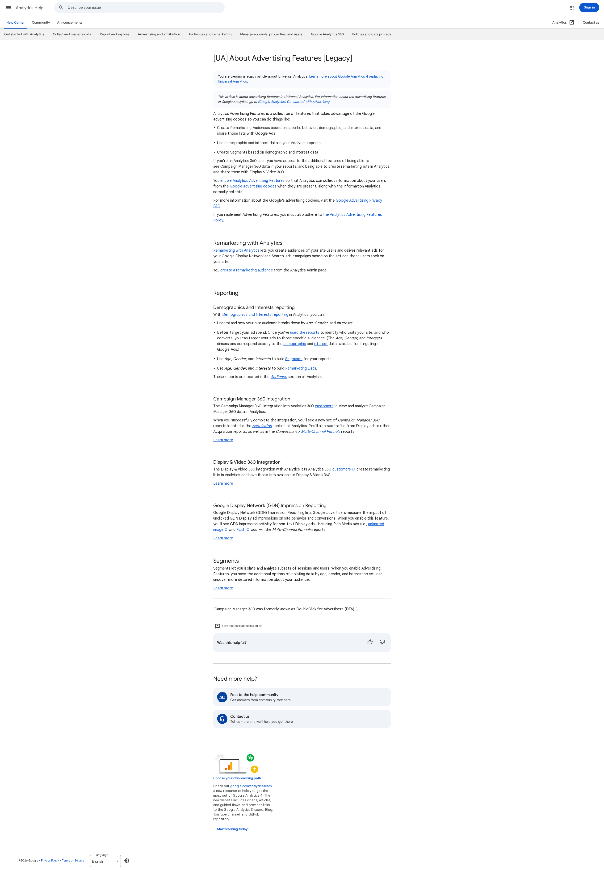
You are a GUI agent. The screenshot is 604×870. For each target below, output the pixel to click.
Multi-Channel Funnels (320, 431)
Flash (240, 529)
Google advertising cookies (253, 186)
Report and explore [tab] (114, 34)
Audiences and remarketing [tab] (210, 34)
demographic (294, 343)
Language (101, 855)
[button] (8, 7)
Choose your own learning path (237, 778)
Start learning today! (233, 829)
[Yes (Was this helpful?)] (370, 642)
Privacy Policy (50, 860)
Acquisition (262, 426)
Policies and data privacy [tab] (371, 34)
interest (321, 343)
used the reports (304, 332)
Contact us (591, 23)
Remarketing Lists (300, 368)
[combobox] (146, 7)
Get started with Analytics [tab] (24, 34)
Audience (279, 377)
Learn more (223, 440)
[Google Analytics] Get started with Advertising (293, 102)
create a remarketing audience (246, 270)
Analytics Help (29, 7)
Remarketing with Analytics (236, 250)
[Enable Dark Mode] (126, 860)
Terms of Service (73, 860)
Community (41, 23)
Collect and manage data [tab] (72, 34)
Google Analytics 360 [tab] (327, 34)
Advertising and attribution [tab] (159, 34)
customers (324, 406)
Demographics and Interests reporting (255, 314)
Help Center (15, 23)
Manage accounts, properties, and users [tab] (271, 34)
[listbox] (105, 861)
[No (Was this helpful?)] (382, 642)
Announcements (69, 23)
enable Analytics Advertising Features (252, 180)
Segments (293, 359)
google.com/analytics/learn (251, 786)
